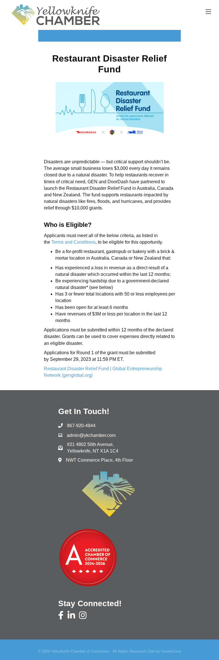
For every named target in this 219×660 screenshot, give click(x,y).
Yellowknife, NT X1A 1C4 (92, 447)
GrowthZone (171, 651)
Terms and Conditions (73, 242)
